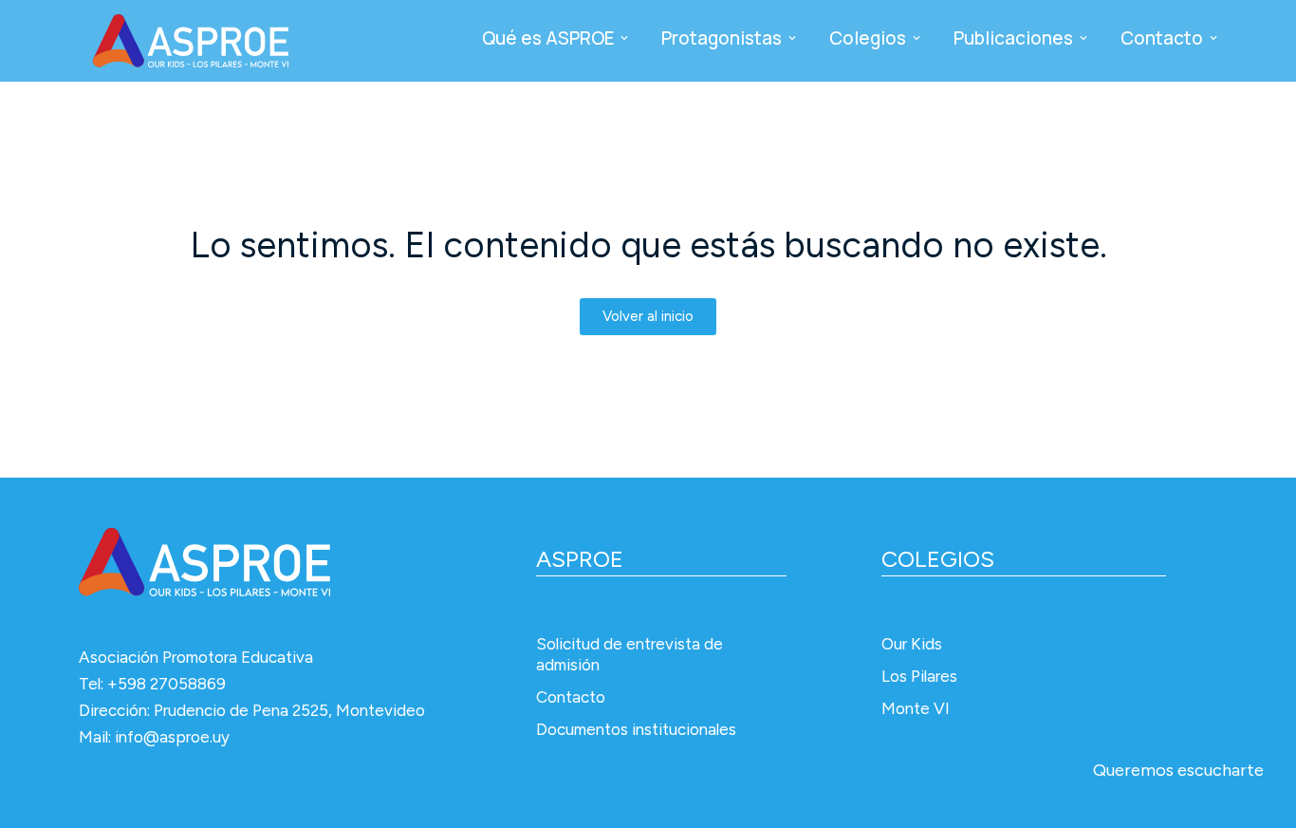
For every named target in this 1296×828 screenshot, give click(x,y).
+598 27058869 (166, 683)
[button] (624, 38)
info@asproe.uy (172, 736)
